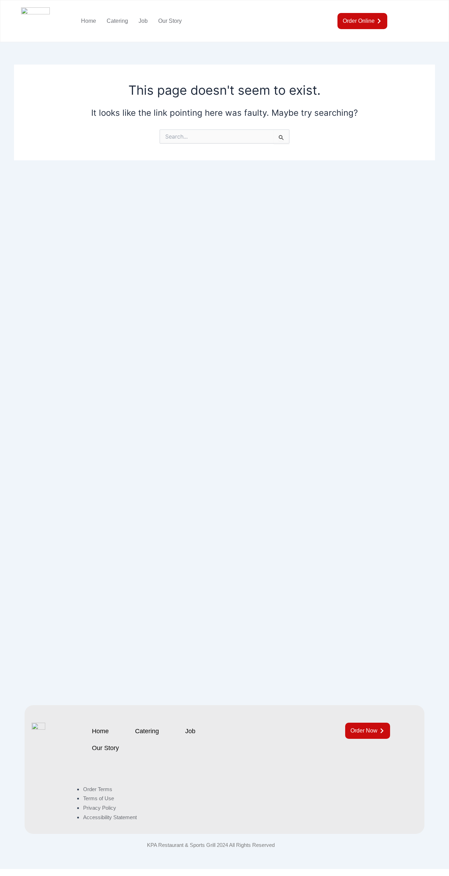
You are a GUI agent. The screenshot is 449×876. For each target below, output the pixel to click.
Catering (117, 21)
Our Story (170, 21)
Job (143, 21)
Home (88, 21)
